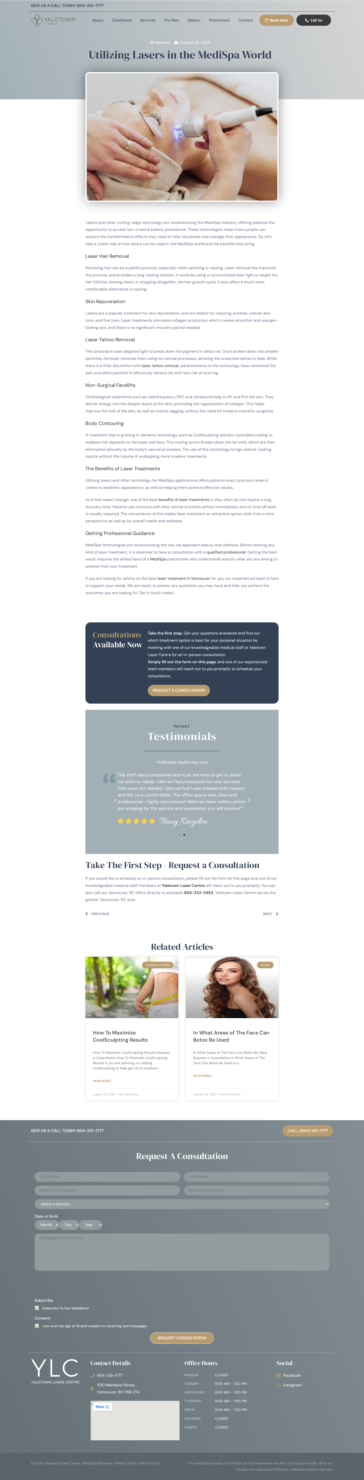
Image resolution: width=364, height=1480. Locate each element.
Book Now (279, 20)
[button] (115, 800)
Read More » (102, 1081)
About (97, 20)
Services (148, 20)
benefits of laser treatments (184, 499)
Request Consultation (182, 1338)
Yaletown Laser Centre (183, 885)
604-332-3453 (198, 892)
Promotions (219, 20)
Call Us (316, 20)
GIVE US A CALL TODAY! (67, 5)
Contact (245, 20)
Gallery (194, 20)
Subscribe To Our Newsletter (65, 1308)
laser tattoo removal (160, 365)
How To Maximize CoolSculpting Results (120, 1036)
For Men (171, 20)
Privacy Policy (126, 1463)
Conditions (121, 20)
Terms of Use (150, 1463)
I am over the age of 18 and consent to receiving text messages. (94, 1326)
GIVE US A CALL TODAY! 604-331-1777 (67, 1130)
